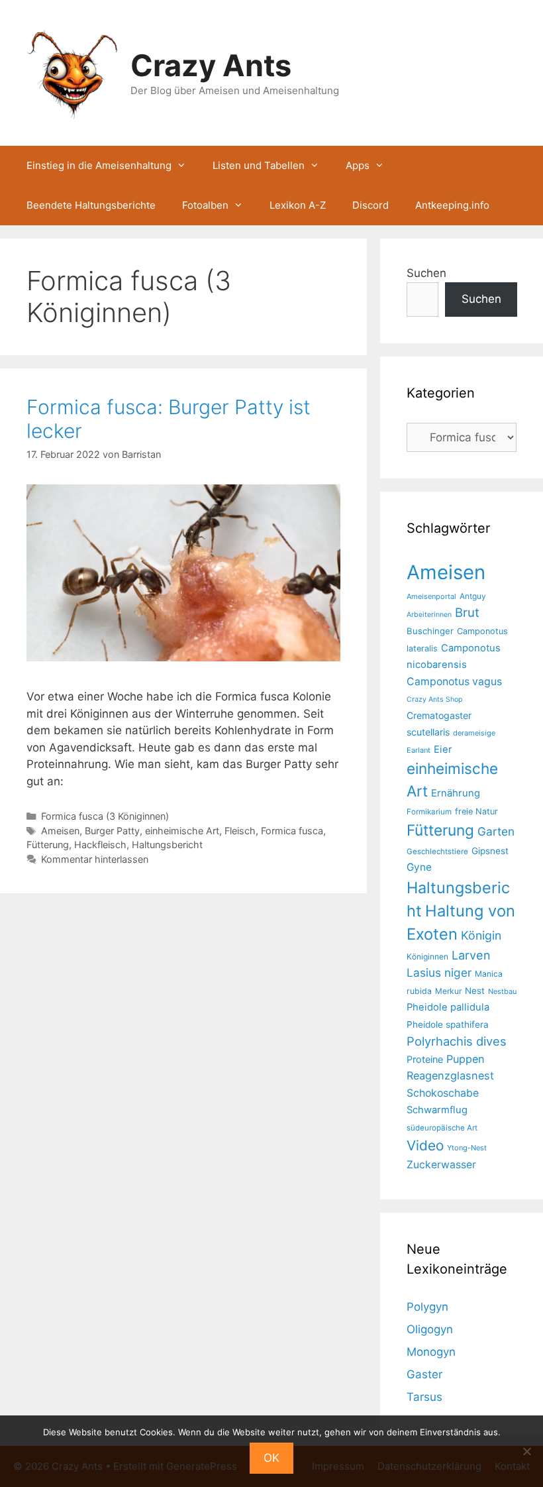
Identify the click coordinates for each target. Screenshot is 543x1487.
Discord (370, 205)
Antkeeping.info (452, 205)
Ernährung (455, 793)
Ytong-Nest (467, 1147)
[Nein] (526, 1451)
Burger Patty (112, 830)
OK (271, 1457)
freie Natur (476, 811)
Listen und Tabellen (259, 165)
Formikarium (429, 811)
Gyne (419, 867)
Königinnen (427, 957)
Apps (358, 165)
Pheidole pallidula (448, 1007)
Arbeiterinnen (429, 614)
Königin (481, 935)
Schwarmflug (437, 1110)
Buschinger (430, 631)
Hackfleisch (100, 844)
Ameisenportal (431, 596)
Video (425, 1145)
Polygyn (427, 1306)
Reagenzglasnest (450, 1075)
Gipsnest (490, 851)
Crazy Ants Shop (435, 699)
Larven (471, 955)
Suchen (426, 273)
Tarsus (424, 1397)
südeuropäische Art (442, 1127)
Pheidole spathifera (448, 1024)
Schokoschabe (443, 1093)
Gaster (424, 1374)
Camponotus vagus (454, 681)
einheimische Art (182, 830)
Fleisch (240, 830)
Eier (443, 749)
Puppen (465, 1059)
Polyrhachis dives (457, 1041)
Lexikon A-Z (298, 205)
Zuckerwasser (441, 1164)
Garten (496, 831)
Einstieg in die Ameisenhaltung (99, 165)
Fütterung (47, 844)
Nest (475, 990)
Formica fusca (292, 830)
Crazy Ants (210, 65)
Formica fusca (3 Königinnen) (105, 816)
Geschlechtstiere (437, 851)
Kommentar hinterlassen (94, 859)
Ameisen (60, 830)
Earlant (418, 750)
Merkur (448, 991)
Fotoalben (205, 205)
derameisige (474, 733)
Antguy (473, 596)
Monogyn (431, 1351)
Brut (467, 612)
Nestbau (502, 991)
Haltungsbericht (167, 844)
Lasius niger (439, 972)
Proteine (425, 1060)
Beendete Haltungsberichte (91, 205)
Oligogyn (430, 1329)
